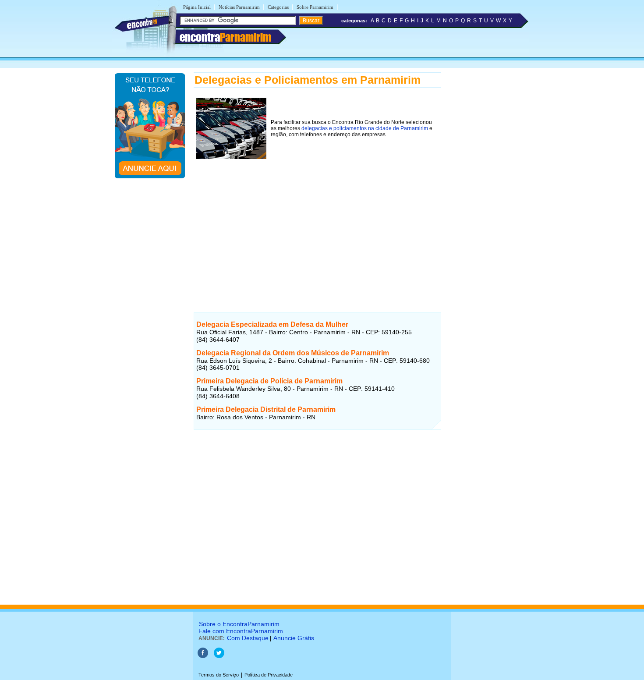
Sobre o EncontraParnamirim (239, 623)
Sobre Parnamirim (315, 7)
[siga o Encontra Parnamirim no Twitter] (219, 656)
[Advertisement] (317, 223)
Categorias (278, 7)
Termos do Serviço (218, 674)
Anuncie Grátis (293, 637)
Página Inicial (197, 7)
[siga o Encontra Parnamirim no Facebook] (203, 656)
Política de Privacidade (268, 674)
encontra (225, 37)
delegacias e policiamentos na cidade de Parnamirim (364, 128)
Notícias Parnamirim (239, 7)
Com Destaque (248, 637)
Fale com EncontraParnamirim (240, 630)
